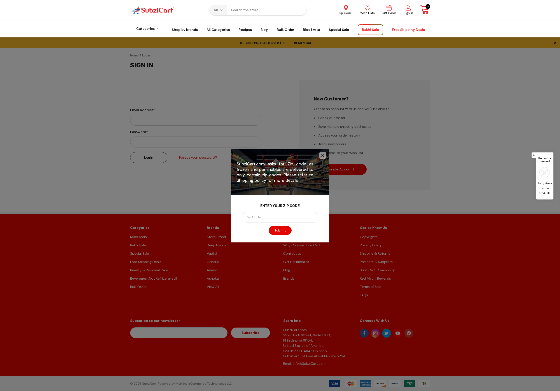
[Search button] (300, 10)
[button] (322, 155)
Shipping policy (251, 180)
